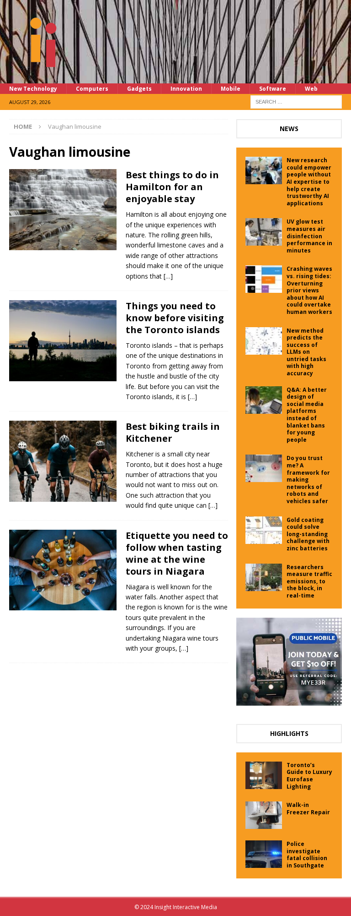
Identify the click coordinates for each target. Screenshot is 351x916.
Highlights (289, 733)
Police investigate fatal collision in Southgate (307, 854)
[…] (168, 276)
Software (272, 89)
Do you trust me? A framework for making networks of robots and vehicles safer (308, 479)
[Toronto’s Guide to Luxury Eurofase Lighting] (263, 775)
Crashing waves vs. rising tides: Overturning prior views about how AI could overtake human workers (309, 290)
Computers (92, 89)
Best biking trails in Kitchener (173, 432)
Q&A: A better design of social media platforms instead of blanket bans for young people (307, 415)
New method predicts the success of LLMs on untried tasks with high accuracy (306, 352)
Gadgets (139, 89)
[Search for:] (296, 101)
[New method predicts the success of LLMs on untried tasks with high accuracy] (263, 341)
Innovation (186, 89)
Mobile (230, 89)
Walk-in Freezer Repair (308, 808)
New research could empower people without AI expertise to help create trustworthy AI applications (309, 181)
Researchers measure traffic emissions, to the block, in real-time (309, 581)
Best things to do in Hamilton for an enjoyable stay (172, 187)
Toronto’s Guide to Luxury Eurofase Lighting (309, 775)
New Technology (33, 89)
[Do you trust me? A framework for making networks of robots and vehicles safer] (263, 468)
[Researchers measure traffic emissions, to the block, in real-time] (263, 577)
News (289, 128)
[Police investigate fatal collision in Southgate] (263, 854)
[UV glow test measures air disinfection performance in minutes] (263, 232)
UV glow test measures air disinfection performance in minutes (309, 236)
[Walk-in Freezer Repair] (263, 815)
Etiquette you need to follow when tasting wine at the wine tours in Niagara (177, 553)
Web (311, 89)
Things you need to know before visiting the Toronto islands (175, 318)
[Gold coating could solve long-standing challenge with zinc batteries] (263, 530)
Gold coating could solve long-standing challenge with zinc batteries (308, 534)
